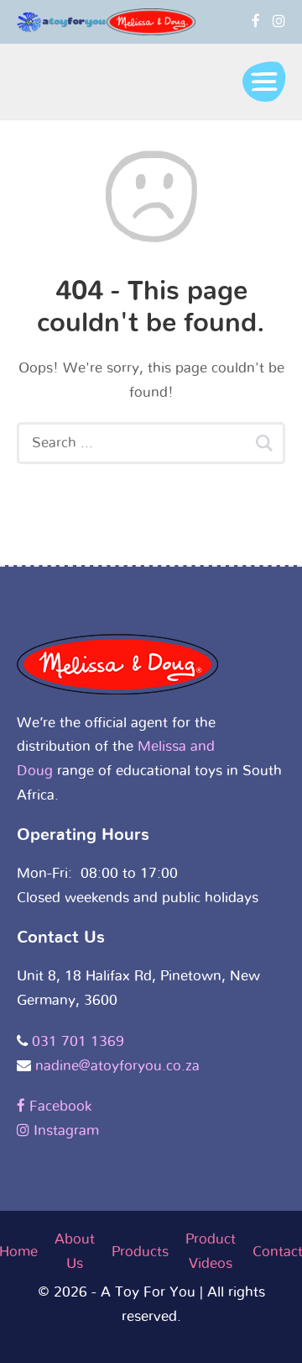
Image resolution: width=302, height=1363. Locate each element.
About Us (75, 1251)
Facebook (58, 1106)
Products (140, 1251)
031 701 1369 (78, 1041)
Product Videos (210, 1251)
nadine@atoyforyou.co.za (117, 1066)
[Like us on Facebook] (256, 21)
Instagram (64, 1130)
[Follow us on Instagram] (279, 21)
